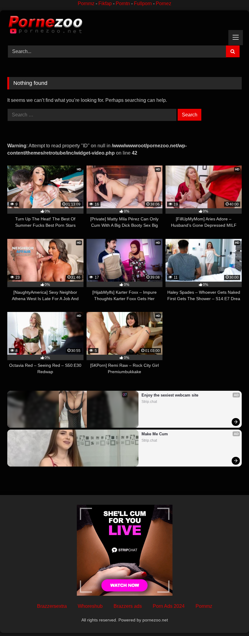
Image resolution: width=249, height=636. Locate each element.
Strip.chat (149, 402)
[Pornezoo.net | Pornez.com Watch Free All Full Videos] (124, 25)
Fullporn (143, 3)
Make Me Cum (155, 434)
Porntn (123, 3)
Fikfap (105, 3)
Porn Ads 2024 (169, 606)
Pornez (163, 3)
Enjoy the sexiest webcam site (170, 395)
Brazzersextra (52, 606)
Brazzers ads (128, 606)
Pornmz (86, 3)
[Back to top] (230, 618)
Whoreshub (90, 606)
